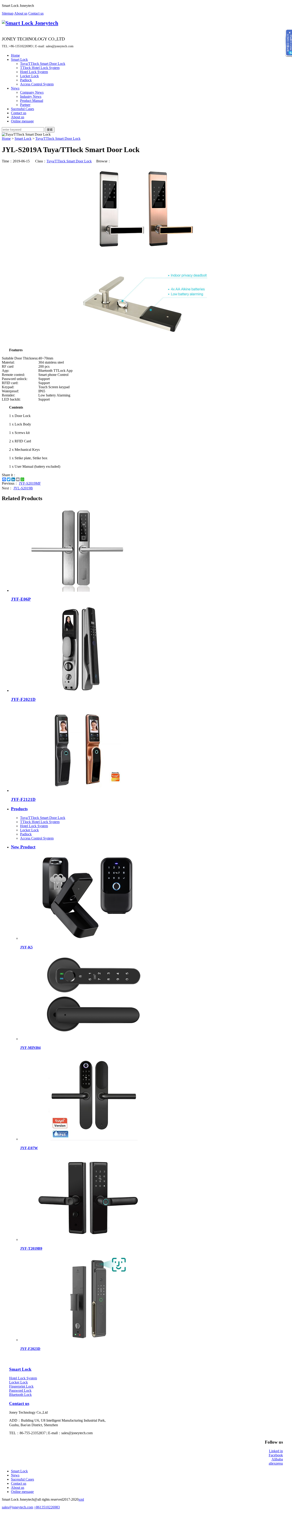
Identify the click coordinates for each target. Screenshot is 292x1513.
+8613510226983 (47, 1507)
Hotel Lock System (34, 72)
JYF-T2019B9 (31, 1248)
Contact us (36, 13)
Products (19, 808)
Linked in (276, 1451)
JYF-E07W (29, 1148)
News (15, 88)
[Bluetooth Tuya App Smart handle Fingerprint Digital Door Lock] (88, 1039)
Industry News (30, 96)
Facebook (276, 1455)
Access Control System (37, 84)
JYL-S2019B (23, 488)
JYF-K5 (26, 947)
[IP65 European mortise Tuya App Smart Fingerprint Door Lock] (88, 1139)
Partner (25, 105)
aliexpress (276, 1463)
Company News (32, 92)
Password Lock (20, 1390)
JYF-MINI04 (30, 1048)
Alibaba (277, 1459)
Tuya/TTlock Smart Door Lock (42, 64)
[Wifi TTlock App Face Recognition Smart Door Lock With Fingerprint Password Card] (88, 1340)
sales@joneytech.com (17, 1507)
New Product (23, 847)
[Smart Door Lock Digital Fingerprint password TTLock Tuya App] (88, 1239)
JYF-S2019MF (30, 483)
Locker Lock (29, 76)
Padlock (26, 80)
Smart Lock (19, 59)
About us (20, 13)
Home (15, 55)
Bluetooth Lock (20, 1395)
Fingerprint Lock (21, 1386)
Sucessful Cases (22, 109)
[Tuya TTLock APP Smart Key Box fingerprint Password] (88, 938)
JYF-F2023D (30, 1349)
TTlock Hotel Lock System (40, 68)
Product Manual (31, 101)
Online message (22, 121)
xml (81, 1499)
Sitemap (7, 13)
